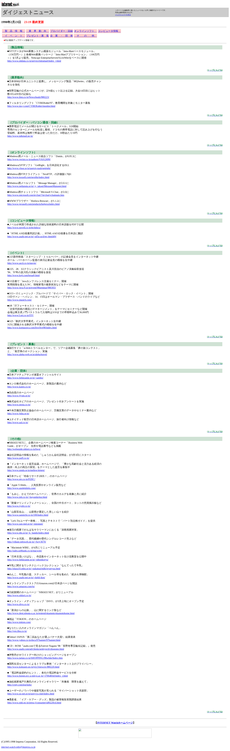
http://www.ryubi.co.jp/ (18, 506)
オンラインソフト (85, 31)
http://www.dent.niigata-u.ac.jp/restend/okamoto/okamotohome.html (40, 613)
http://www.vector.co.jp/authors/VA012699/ (29, 159)
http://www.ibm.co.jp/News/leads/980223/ (28, 97)
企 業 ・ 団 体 (61, 35)
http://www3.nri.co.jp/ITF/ (20, 315)
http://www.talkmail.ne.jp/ (20, 136)
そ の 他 (85, 35)
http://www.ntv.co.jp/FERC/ (21, 479)
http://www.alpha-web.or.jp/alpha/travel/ (27, 354)
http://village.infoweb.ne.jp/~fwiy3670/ (26, 541)
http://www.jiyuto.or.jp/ (18, 395)
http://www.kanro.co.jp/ (19, 386)
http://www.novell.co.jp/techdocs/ (24, 227)
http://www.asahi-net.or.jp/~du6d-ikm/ (26, 577)
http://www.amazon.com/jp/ (21, 586)
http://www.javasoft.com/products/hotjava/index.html (33, 204)
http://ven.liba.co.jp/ (17, 631)
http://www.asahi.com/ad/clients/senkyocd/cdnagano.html (35, 649)
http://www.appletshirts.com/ (21, 488)
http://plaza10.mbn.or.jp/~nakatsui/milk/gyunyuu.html (33, 568)
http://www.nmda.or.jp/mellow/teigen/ (26, 470)
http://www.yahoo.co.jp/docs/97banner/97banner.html (33, 640)
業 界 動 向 (37, 31)
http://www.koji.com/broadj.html (23, 275)
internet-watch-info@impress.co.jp (18, 747)
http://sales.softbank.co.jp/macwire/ (24, 550)
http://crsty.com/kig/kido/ (19, 684)
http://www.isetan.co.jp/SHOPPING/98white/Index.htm (35, 658)
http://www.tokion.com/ (19, 622)
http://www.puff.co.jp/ (18, 458)
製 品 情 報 (13, 31)
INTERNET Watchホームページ (115, 722)
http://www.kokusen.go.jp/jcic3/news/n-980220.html (33, 667)
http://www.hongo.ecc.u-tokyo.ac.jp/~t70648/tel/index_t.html (37, 675)
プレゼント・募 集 (37, 35)
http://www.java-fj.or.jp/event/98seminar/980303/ (31, 287)
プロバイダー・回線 (61, 31)
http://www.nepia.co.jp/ (19, 404)
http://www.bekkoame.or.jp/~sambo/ (25, 377)
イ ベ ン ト (13, 35)
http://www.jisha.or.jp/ (18, 413)
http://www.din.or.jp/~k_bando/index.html (28, 533)
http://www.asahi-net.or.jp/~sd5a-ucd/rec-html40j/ (31, 236)
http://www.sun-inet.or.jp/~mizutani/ (25, 524)
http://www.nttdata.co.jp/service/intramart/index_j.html (34, 61)
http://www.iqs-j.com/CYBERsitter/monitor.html (31, 106)
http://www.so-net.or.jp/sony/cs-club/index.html (30, 693)
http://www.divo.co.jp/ (18, 604)
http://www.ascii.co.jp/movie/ (21, 263)
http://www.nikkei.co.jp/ (19, 595)
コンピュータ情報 (109, 31)
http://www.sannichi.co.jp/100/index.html (27, 515)
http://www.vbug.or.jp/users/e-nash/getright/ (29, 168)
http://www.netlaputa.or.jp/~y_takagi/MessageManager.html (36, 186)
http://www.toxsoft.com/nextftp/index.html (28, 177)
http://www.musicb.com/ (19, 300)
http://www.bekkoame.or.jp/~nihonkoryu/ (27, 559)
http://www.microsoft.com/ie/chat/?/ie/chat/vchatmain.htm (35, 195)
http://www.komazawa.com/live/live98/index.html (32, 327)
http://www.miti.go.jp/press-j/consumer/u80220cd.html (34, 702)
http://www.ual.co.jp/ (17, 422)
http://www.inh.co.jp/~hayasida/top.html (27, 497)
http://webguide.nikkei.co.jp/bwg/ (24, 449)
